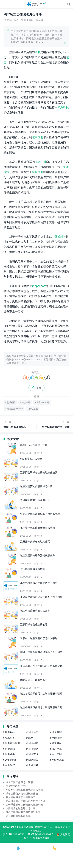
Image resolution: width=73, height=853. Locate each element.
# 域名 (29, 737)
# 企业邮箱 (9, 748)
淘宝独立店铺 (42, 402)
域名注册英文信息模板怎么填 (22, 793)
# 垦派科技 (9, 732)
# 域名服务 (9, 737)
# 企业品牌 (9, 765)
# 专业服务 (32, 765)
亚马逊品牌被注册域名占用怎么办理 (25, 801)
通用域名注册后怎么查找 (55, 424)
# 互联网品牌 (57, 759)
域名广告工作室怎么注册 (19, 782)
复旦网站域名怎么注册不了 (20, 797)
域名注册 (37, 137)
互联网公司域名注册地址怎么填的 (24, 789)
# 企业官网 (56, 754)
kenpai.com (39, 286)
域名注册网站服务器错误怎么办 (23, 812)
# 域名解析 (32, 743)
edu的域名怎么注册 (16, 786)
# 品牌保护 (56, 737)
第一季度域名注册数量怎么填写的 (24, 804)
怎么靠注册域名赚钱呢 (18, 815)
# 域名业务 (9, 754)
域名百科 (28, 20)
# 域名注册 (32, 732)
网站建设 (33, 408)
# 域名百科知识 (11, 743)
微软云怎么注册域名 (15, 424)
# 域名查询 (32, 754)
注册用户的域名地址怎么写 (20, 808)
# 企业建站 (32, 748)
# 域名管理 (56, 732)
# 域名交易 (56, 748)
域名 (37, 52)
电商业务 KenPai (15, 408)
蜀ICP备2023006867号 (41, 834)
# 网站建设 (32, 759)
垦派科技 (63, 107)
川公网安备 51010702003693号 (47, 836)
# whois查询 (9, 759)
